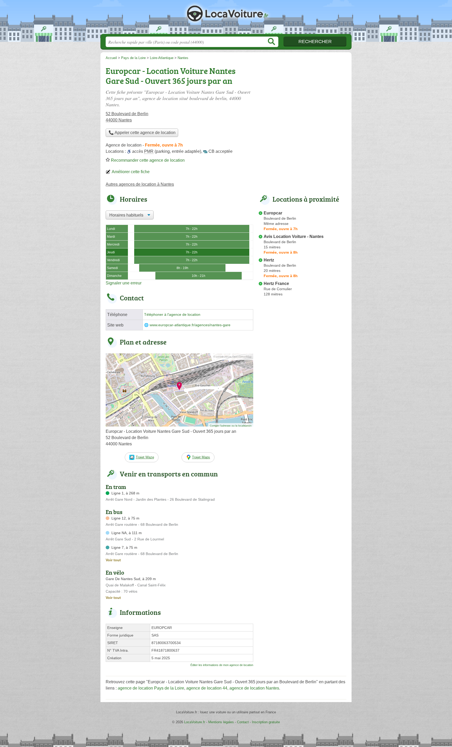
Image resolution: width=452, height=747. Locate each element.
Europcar (273, 213)
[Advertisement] (302, 100)
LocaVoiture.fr (226, 18)
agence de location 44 (206, 688)
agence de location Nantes (254, 688)
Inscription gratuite (266, 722)
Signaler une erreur (124, 283)
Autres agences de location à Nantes (140, 184)
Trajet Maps (201, 457)
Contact (243, 722)
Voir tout (113, 560)
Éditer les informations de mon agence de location (221, 665)
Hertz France (276, 283)
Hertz (269, 260)
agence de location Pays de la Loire (151, 688)
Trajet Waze (145, 457)
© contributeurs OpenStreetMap (232, 356)
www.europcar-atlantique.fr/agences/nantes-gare (190, 325)
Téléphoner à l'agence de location (172, 315)
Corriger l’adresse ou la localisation (231, 425)
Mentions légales (221, 722)
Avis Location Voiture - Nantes (294, 236)
